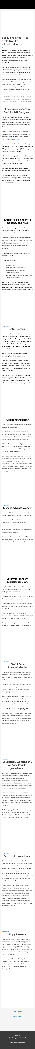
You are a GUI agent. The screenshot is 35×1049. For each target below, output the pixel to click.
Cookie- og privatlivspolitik (17, 1038)
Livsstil (5, 48)
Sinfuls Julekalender (13, 139)
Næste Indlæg (17, 1016)
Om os (17, 1035)
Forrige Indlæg (17, 1012)
